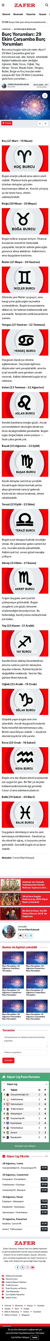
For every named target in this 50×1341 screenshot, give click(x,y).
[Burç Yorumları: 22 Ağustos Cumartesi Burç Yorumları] (13, 982)
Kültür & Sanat (11, 1315)
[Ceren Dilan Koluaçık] (9, 931)
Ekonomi (18, 14)
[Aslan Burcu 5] (25, 405)
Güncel (6, 14)
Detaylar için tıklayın (25, 1146)
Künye (30, 1306)
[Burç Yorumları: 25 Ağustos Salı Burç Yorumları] (13, 958)
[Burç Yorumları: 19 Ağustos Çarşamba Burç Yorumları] (37, 1006)
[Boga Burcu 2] (25, 221)
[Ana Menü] (3, 5)
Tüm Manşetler (12, 1291)
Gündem (37, 1312)
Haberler (6, 29)
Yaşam (42, 14)
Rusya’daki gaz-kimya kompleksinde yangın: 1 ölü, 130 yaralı (25, 22)
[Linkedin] (30, 936)
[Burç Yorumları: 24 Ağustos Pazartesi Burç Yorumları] (37, 958)
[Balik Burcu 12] (25, 814)
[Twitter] (25, 936)
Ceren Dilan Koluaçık (28, 930)
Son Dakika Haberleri (15, 1295)
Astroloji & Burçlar (25, 29)
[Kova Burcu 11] (25, 760)
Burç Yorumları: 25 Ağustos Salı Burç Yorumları (11, 968)
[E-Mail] (20, 936)
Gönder (8, 1060)
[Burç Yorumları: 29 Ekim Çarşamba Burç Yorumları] (25, 105)
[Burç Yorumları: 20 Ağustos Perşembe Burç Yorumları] (13, 1006)
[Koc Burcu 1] (25, 158)
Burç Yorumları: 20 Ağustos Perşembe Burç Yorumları (11, 1016)
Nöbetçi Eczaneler (14, 1276)
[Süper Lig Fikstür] (46, 1156)
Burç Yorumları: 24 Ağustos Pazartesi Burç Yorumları (35, 968)
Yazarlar (31, 14)
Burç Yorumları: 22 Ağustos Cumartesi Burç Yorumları (11, 992)
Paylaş (8, 123)
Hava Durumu (12, 1279)
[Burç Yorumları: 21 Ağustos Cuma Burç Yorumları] (37, 982)
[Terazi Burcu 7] (25, 522)
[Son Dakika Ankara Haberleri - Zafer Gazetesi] (24, 5)
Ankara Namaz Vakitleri (16, 1282)
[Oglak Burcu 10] (25, 701)
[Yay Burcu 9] (25, 643)
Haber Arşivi (11, 1298)
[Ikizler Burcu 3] (25, 279)
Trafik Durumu (12, 1285)
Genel (26, 1312)
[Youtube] (32, 1267)
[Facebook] (17, 1267)
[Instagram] (27, 1267)
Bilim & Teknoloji (12, 1312)
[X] (22, 1267)
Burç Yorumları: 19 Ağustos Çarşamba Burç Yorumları (35, 1016)
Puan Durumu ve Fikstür (16, 1288)
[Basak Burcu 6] (25, 463)
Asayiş (26, 1309)
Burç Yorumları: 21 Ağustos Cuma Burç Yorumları (35, 992)
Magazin (26, 1315)
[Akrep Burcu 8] (25, 580)
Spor (17, 1309)
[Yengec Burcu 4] (25, 342)
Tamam (34, 1337)
